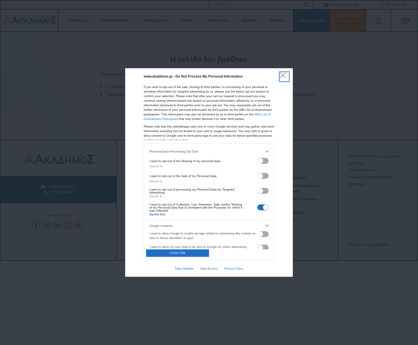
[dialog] (209, 172)
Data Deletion (184, 268)
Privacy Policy (233, 268)
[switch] (263, 161)
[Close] (284, 77)
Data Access (209, 268)
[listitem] (209, 151)
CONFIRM (178, 253)
